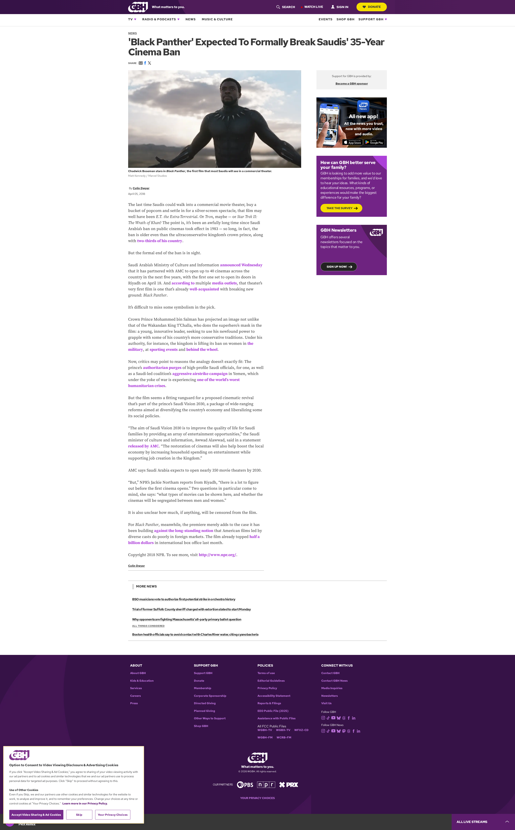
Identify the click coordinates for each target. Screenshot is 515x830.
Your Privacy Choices (257, 798)
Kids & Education (142, 680)
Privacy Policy (267, 688)
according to (183, 283)
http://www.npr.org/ (217, 554)
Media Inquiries (331, 688)
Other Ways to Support (210, 718)
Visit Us (326, 703)
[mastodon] (344, 731)
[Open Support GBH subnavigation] (386, 19)
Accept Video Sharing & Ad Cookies (36, 815)
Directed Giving (205, 703)
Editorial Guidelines (271, 680)
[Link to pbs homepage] (245, 784)
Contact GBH (330, 673)
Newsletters (329, 696)
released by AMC (143, 446)
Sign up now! (337, 266)
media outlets (224, 283)
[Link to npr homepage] (266, 784)
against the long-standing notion (183, 530)
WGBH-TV (265, 730)
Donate (374, 7)
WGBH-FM (265, 737)
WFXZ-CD (301, 730)
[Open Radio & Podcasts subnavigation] (178, 19)
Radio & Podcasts (159, 19)
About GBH (138, 673)
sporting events (164, 349)
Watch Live (313, 7)
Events (326, 19)
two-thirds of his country (159, 241)
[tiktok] (328, 717)
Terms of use (266, 673)
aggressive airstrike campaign (200, 373)
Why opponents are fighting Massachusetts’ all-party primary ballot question (186, 619)
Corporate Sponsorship (210, 696)
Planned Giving (204, 711)
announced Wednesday (241, 265)
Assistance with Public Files (277, 718)
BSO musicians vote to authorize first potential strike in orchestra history (183, 599)
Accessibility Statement (274, 696)
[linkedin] (353, 717)
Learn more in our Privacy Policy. (85, 803)
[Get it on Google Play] (374, 142)
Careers (135, 696)
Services (136, 688)
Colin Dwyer (141, 188)
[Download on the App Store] (352, 142)
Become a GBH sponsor (352, 83)
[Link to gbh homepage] (138, 7)
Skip (79, 815)
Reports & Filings (269, 703)
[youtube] (333, 717)
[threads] (344, 717)
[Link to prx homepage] (288, 784)
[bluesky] (339, 717)
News (190, 19)
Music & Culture (217, 19)
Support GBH (370, 19)
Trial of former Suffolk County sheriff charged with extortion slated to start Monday (191, 609)
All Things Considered (148, 626)
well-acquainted (204, 289)
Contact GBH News (334, 680)
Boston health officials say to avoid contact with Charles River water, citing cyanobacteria (195, 634)
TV (130, 19)
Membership (202, 688)
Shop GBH (345, 19)
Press (134, 703)
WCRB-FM (284, 737)
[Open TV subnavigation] (135, 19)
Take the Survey (339, 208)
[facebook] (348, 717)
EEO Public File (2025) (273, 711)
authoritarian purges (162, 367)
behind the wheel (201, 349)
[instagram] (323, 717)
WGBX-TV (283, 730)
